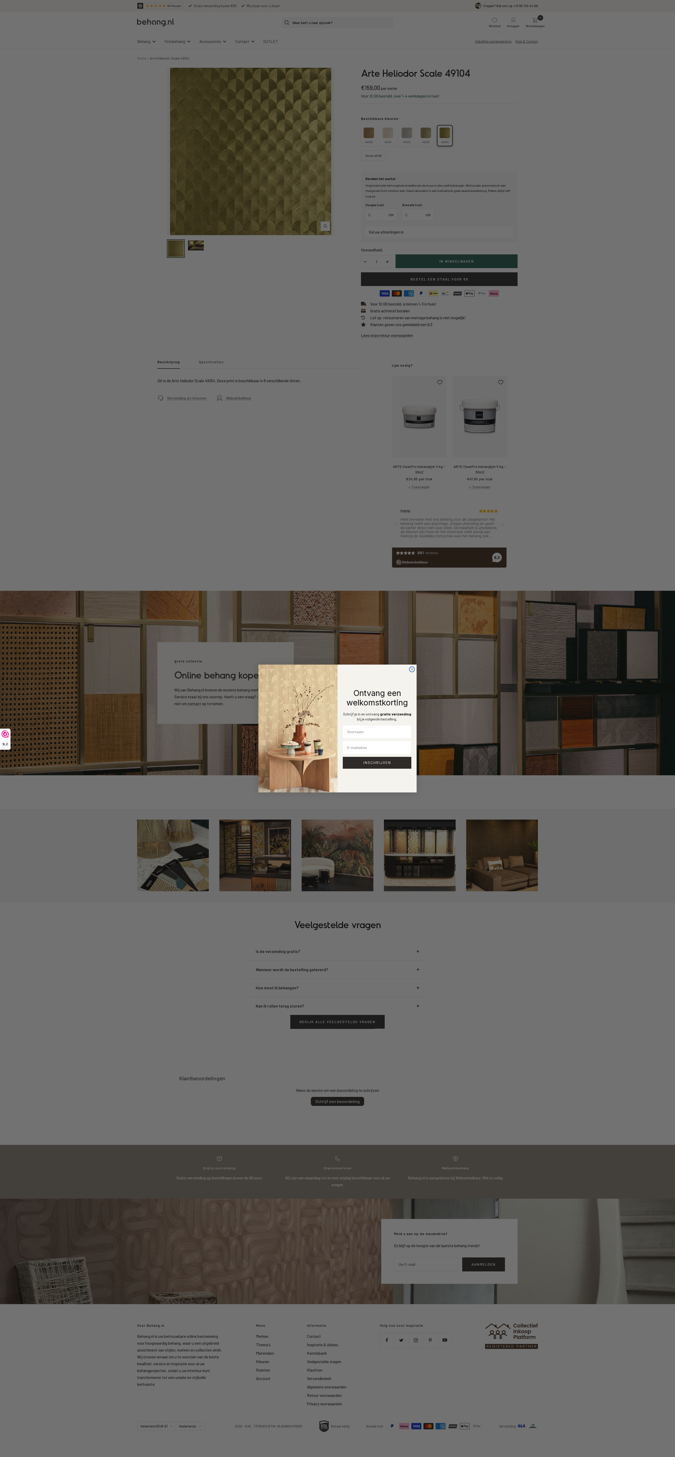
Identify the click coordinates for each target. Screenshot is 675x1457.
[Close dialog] (411, 669)
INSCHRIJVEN (377, 762)
